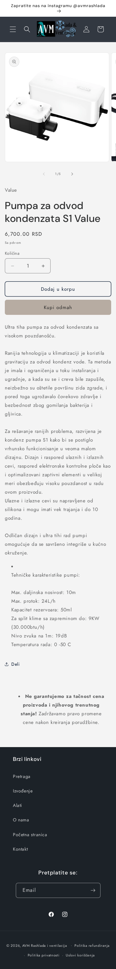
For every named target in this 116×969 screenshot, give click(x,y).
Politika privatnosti (44, 955)
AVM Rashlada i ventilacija (44, 945)
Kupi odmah (58, 307)
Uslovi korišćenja (80, 955)
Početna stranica (30, 834)
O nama (21, 820)
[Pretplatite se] (93, 890)
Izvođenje (23, 791)
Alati (17, 805)
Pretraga (22, 776)
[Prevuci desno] (72, 174)
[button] (13, 29)
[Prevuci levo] (44, 174)
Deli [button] (15, 664)
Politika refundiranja (92, 945)
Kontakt (20, 849)
